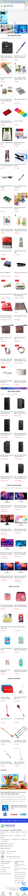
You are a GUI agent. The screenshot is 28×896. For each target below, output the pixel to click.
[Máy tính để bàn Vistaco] (14, 388)
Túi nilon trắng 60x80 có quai (7, 143)
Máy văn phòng (14, 391)
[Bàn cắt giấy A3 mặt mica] (21, 329)
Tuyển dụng (3, 869)
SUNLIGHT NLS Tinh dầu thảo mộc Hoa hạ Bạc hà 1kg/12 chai (20, 670)
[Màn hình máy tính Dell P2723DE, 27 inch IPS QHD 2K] (7, 544)
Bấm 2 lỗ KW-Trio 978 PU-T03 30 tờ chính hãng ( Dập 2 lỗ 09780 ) (7, 316)
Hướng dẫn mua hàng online (20, 865)
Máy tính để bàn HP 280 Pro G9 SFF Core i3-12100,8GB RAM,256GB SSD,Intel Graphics (7, 477)
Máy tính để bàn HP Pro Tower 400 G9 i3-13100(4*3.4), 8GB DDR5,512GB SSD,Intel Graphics (20, 456)
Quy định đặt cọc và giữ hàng (20, 869)
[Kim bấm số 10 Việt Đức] (7, 199)
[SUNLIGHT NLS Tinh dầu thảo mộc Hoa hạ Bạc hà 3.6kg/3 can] (21, 640)
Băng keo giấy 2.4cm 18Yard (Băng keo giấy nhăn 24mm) (20, 360)
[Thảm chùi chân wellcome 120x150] (7, 689)
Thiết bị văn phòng (14, 485)
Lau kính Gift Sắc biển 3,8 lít (6, 649)
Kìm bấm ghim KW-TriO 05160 (20, 165)
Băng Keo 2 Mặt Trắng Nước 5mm (6, 381)
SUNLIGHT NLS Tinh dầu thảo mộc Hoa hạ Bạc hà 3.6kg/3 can (20, 649)
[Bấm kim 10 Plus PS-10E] (7, 286)
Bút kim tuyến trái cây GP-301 (20, 208)
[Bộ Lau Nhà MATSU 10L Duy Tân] (21, 689)
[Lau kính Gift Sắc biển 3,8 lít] (7, 640)
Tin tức (3, 770)
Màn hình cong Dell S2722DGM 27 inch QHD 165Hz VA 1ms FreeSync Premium (7, 530)
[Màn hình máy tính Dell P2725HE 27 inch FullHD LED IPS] (7, 568)
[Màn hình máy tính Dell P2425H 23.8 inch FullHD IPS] (7, 497)
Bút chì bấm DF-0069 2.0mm (6, 78)
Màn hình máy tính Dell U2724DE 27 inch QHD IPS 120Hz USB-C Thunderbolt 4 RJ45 (20, 506)
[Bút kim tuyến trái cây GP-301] (21, 199)
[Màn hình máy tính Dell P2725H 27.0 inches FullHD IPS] (21, 568)
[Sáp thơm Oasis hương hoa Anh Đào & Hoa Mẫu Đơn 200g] (7, 597)
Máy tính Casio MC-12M (20, 99)
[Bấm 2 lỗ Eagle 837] (7, 264)
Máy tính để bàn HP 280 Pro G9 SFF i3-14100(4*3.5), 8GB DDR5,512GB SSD (7, 456)
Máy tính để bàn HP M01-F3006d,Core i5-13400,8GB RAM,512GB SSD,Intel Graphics (20, 412)
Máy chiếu (15, 394)
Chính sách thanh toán (20, 874)
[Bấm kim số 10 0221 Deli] (21, 264)
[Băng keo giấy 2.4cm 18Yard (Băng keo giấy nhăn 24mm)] (21, 351)
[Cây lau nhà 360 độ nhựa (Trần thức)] (21, 754)
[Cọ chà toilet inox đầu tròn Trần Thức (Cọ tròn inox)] (21, 732)
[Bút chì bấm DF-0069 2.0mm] (7, 69)
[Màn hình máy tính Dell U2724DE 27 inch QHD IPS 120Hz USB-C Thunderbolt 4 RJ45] (21, 497)
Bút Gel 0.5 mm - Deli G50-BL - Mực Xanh (20, 56)
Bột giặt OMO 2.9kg (19, 626)
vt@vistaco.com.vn (9, 843)
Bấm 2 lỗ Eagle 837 (6, 272)
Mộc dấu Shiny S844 (6, 251)
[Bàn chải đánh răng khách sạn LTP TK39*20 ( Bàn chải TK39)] (7, 754)
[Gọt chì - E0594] (21, 112)
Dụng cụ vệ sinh (14, 678)
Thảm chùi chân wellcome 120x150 (5, 698)
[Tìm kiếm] (25, 9)
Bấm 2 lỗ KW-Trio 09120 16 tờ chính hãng (20, 295)
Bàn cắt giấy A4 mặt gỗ (20, 316)
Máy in (9, 394)
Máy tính (3, 394)
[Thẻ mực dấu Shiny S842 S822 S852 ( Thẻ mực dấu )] (7, 112)
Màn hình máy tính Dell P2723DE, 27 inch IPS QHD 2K (7, 553)
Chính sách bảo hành (20, 882)
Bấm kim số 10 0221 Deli (20, 272)
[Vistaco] (14, 2)
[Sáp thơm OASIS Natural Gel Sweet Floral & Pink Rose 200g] (21, 597)
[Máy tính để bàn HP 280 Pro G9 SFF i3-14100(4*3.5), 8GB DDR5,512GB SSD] (7, 447)
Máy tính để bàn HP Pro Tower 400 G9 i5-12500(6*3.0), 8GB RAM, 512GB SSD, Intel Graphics (7, 434)
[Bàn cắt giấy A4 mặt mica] (7, 329)
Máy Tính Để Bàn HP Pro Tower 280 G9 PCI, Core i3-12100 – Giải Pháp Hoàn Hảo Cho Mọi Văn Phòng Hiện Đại (20, 477)
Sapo (17, 889)
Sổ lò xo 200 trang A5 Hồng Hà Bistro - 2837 (20, 78)
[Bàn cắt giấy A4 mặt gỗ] (21, 307)
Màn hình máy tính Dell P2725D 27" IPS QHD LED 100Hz (20, 553)
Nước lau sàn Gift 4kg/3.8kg (5, 670)
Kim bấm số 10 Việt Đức (7, 207)
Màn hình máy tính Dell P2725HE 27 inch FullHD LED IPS (7, 577)
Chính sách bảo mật (19, 878)
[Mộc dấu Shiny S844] (7, 242)
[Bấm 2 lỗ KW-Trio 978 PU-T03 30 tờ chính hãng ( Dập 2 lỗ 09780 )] (7, 307)
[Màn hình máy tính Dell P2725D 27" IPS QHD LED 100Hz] (21, 544)
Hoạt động (3, 871)
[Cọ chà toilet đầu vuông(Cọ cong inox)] (7, 732)
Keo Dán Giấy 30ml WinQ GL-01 (19, 143)
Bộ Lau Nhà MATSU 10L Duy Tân (20, 698)
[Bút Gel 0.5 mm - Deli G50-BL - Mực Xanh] (21, 47)
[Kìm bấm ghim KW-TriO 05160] (21, 156)
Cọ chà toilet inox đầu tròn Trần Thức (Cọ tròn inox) (20, 741)
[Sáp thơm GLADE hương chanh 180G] (7, 618)
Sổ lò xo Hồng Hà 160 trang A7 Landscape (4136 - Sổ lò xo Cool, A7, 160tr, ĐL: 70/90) (6, 100)
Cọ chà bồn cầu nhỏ (6, 718)
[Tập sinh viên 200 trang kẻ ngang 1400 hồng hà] (21, 221)
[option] (7, 29)
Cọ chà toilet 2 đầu (19, 718)
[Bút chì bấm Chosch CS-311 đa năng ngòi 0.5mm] (7, 156)
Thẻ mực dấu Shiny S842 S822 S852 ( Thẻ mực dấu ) (7, 121)
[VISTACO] (8, 6)
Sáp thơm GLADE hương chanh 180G (7, 627)
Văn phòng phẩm (14, 35)
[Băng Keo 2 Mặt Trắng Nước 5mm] (7, 372)
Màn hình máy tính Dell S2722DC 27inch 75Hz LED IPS (20, 530)
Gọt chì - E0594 (18, 121)
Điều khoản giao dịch (20, 876)
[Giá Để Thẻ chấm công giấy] (21, 242)
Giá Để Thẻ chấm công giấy (20, 251)
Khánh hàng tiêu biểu (6, 873)
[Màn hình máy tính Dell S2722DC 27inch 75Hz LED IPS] (21, 521)
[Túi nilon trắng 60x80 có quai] (7, 134)
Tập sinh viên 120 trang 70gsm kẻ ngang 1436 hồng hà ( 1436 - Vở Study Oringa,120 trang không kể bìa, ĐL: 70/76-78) (7, 230)
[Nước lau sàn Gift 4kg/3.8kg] (7, 662)
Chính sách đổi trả (19, 880)
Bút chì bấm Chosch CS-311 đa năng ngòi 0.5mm (7, 165)
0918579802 (10, 846)
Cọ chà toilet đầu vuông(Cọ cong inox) (6, 741)
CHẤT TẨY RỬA (14, 586)
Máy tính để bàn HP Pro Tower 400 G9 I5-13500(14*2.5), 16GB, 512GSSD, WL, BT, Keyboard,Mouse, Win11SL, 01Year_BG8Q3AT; (7, 412)
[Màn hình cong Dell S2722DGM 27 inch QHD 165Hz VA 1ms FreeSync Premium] (7, 521)
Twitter (11, 820)
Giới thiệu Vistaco (5, 863)
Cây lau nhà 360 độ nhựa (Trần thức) (19, 762)
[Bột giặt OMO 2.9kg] (21, 618)
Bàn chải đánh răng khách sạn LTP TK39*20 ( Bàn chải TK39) (7, 762)
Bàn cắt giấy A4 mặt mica (6, 338)
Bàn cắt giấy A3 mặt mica (19, 338)
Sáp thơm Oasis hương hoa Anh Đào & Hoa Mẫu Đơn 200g (7, 605)
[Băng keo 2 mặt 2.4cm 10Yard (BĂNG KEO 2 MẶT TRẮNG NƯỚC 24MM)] (7, 351)
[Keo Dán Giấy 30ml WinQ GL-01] (21, 134)
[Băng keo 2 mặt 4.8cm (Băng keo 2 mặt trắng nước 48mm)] (21, 372)
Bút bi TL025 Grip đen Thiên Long (20, 186)
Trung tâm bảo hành (5, 867)
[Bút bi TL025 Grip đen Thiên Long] (21, 177)
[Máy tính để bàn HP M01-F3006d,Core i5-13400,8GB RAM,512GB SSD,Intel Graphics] (21, 403)
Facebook (5, 820)
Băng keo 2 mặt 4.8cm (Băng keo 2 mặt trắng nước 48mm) (20, 381)
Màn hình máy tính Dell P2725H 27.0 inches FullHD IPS (20, 577)
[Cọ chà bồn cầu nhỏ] (7, 710)
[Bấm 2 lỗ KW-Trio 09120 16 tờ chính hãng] (21, 286)
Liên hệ (2, 865)
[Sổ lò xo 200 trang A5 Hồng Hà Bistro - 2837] (21, 69)
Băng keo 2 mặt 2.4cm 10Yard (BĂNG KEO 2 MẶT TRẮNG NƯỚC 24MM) (6, 360)
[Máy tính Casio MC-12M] (21, 91)
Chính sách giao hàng (20, 872)
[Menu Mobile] (1, 6)
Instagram (23, 820)
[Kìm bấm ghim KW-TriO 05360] (7, 177)
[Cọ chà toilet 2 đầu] (21, 710)
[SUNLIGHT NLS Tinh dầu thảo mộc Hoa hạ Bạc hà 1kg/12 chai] (21, 662)
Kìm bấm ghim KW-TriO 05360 (7, 186)
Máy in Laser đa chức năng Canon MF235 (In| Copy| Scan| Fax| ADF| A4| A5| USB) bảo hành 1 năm (7, 56)
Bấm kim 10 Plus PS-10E (7, 294)
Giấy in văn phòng (16, 38)
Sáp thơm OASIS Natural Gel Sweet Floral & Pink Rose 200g (20, 605)
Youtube (17, 820)
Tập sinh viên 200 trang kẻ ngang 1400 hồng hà (20, 230)
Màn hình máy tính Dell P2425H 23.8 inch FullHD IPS (7, 506)
